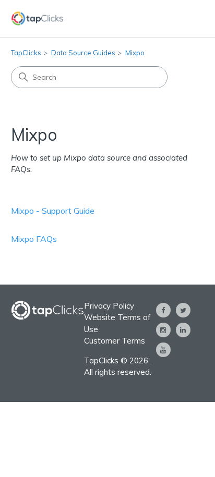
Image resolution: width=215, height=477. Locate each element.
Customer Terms (114, 341)
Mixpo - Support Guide (52, 210)
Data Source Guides (83, 52)
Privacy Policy (109, 306)
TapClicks (26, 52)
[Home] (37, 18)
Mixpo (135, 52)
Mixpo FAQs (34, 239)
